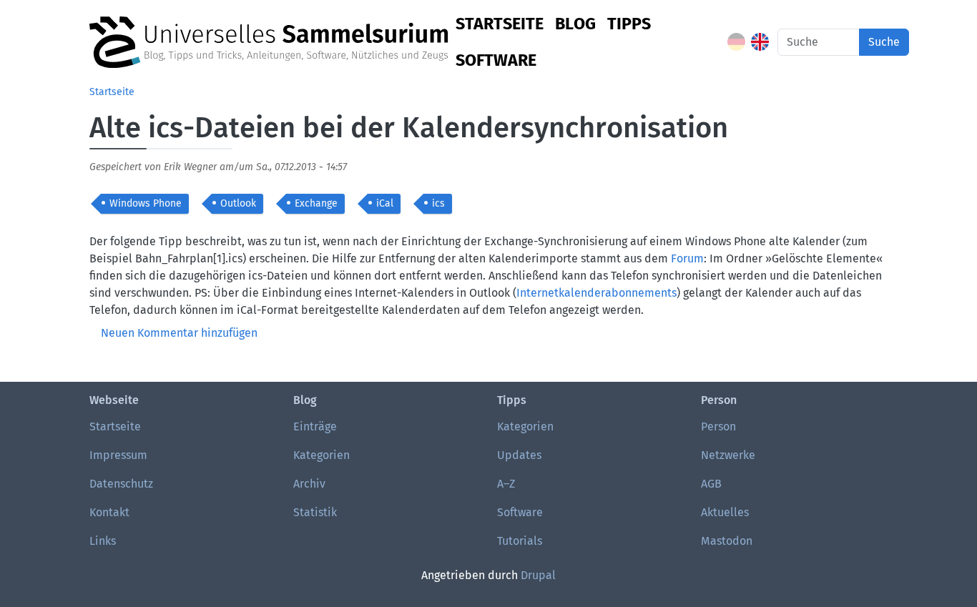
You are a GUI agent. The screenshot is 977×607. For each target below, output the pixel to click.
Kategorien (321, 455)
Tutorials (519, 541)
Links (102, 541)
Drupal (538, 575)
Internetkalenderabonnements (596, 293)
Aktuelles (725, 512)
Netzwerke (728, 455)
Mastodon (726, 541)
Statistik (315, 512)
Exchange (316, 203)
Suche (884, 42)
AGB (711, 483)
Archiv (309, 483)
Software (496, 60)
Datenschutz (121, 483)
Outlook (238, 203)
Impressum (118, 455)
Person (718, 426)
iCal (384, 203)
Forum (687, 258)
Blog (575, 24)
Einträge (315, 426)
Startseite (500, 24)
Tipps (629, 24)
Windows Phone (145, 203)
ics (438, 203)
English (760, 42)
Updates (519, 455)
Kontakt (109, 512)
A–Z (506, 483)
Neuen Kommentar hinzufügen (179, 333)
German (736, 42)
